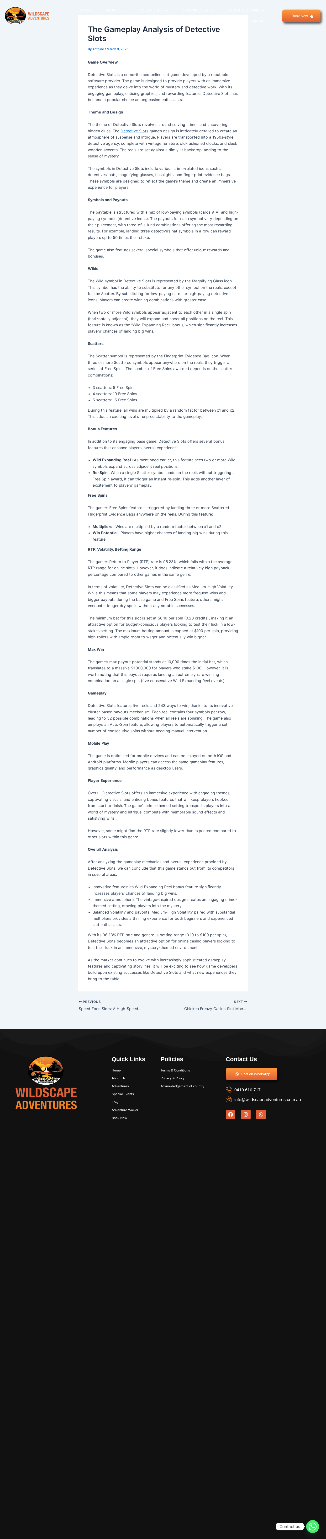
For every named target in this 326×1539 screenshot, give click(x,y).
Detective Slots (134, 131)
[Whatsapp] (312, 1526)
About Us (114, 10)
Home (85, 10)
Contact (258, 21)
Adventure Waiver (245, 10)
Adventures (150, 10)
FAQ (231, 21)
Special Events (198, 10)
